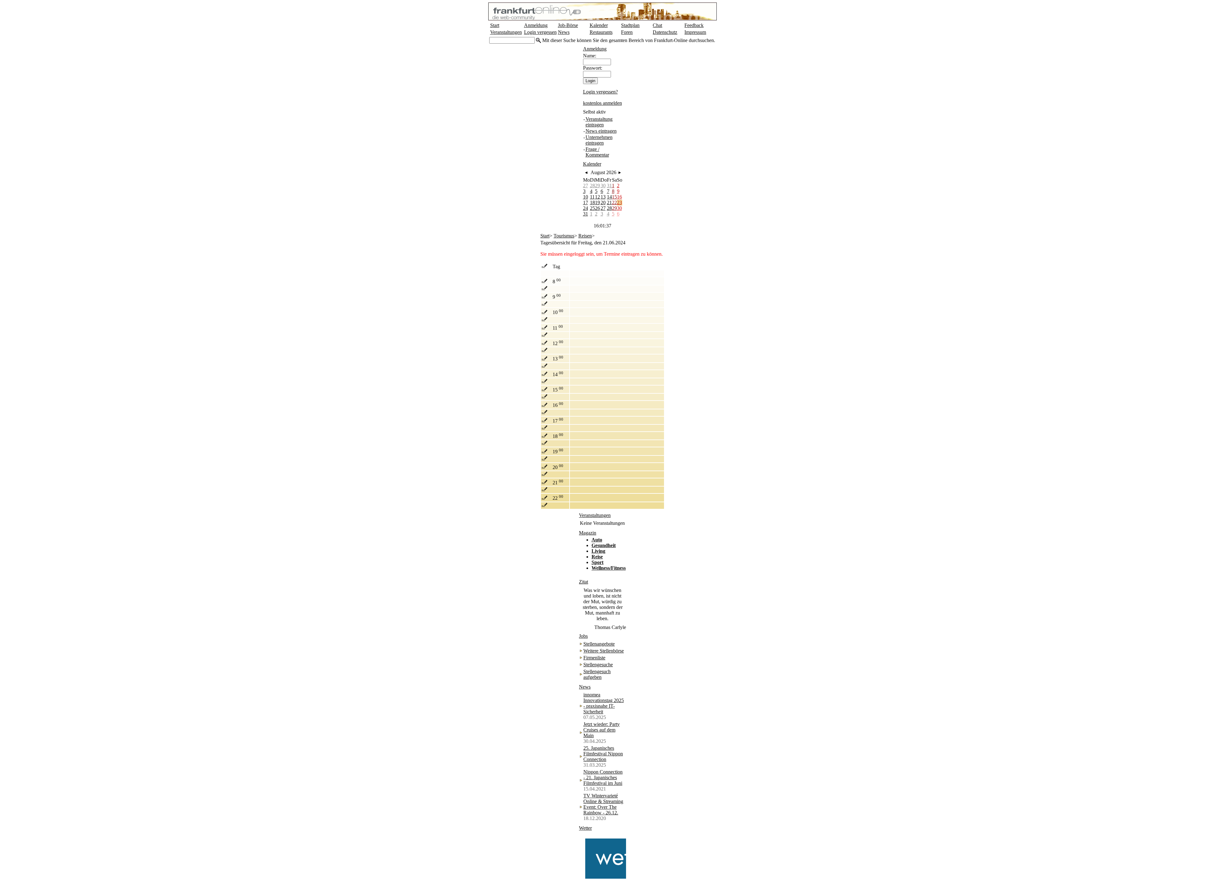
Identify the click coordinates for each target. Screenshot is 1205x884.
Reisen (585, 235)
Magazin (587, 532)
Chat (657, 25)
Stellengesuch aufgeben (597, 674)
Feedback (694, 25)
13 (603, 197)
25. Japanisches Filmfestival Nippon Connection (603, 753)
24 (585, 208)
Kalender (599, 25)
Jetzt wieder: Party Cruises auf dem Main (601, 730)
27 (585, 185)
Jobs (583, 636)
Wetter (585, 828)
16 (619, 197)
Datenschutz (665, 32)
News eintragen (601, 131)
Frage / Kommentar (597, 151)
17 (585, 202)
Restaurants (601, 32)
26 (597, 208)
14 (609, 197)
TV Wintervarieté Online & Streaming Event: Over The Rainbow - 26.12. (603, 804)
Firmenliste (594, 657)
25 (592, 208)
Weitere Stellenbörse (603, 650)
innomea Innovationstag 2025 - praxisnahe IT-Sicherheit (603, 703)
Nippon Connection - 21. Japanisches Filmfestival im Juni (603, 777)
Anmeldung (536, 25)
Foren (627, 32)
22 (614, 202)
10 (585, 197)
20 (603, 202)
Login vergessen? (600, 91)
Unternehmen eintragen (599, 140)
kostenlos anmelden (602, 103)
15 (614, 197)
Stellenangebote (599, 644)
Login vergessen (540, 32)
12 (597, 197)
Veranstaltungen (506, 32)
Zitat (583, 581)
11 (592, 197)
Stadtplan (630, 25)
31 (609, 185)
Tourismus (564, 235)
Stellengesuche (598, 664)
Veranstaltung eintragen (599, 121)
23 (619, 202)
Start (494, 25)
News (564, 32)
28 (592, 185)
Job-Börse (568, 25)
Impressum (695, 32)
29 (597, 185)
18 (592, 202)
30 (603, 185)
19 (597, 202)
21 (609, 202)
